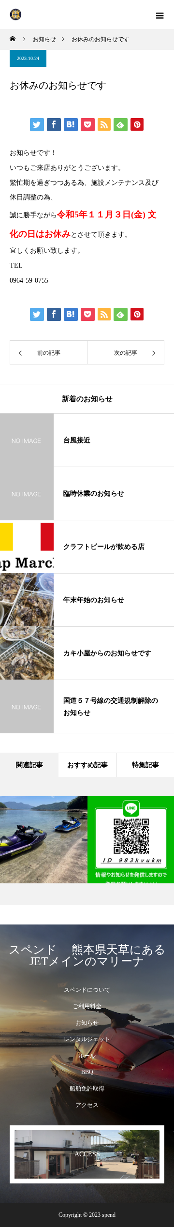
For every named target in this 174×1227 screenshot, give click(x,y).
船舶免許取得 (87, 1088)
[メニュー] (159, 14)
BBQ (87, 1072)
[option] (54, 839)
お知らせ (87, 1022)
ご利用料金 (87, 1006)
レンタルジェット (87, 1039)
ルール (87, 1055)
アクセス (87, 1105)
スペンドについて (87, 989)
